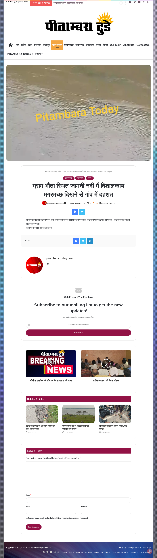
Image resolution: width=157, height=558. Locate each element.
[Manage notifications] (149, 551)
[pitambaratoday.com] (78, 23)
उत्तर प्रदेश (57, 45)
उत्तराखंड (90, 45)
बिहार (105, 45)
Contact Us (142, 45)
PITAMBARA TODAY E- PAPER (25, 54)
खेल (30, 45)
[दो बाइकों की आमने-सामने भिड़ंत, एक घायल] (115, 414)
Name (28, 495)
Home (49, 172)
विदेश (23, 45)
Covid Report (145, 552)
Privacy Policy (68, 552)
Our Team (115, 45)
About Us (128, 45)
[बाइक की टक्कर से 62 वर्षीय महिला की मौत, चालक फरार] (42, 414)
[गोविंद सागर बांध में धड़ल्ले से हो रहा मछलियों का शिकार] (78, 414)
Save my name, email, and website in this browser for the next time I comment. (58, 518)
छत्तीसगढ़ (80, 45)
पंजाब (98, 45)
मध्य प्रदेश (68, 45)
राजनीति (37, 45)
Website (84, 506)
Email (28, 506)
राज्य (89, 178)
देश (17, 45)
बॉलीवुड (46, 45)
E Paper (108, 552)
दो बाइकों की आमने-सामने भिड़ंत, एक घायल (68, 3)
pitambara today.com (55, 203)
